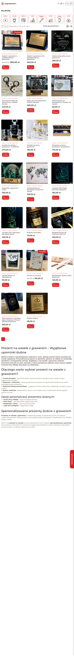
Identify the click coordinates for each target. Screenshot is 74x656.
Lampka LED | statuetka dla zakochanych (11, 233)
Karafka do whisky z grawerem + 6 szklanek (10, 146)
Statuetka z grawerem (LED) (10, 189)
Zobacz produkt (30, 110)
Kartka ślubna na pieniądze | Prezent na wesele (35, 189)
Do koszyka (5, 67)
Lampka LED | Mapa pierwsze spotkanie (59, 189)
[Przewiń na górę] (4, 650)
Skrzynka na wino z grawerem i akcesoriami (61, 146)
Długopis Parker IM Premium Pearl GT (59, 233)
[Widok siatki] (67, 26)
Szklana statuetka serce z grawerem (61, 56)
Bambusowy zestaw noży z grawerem (62, 276)
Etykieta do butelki (34, 232)
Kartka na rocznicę (34, 275)
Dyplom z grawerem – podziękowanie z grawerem (10, 57)
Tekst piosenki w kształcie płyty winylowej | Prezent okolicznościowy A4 (11, 319)
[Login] (58, 3)
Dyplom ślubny (32, 318)
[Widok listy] (71, 26)
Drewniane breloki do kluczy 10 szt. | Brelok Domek (10, 102)
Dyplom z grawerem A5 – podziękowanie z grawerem (36, 57)
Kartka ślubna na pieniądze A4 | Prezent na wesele (61, 102)
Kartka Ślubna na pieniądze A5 (8, 276)
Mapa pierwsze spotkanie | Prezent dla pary (36, 101)
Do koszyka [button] (5, 329)
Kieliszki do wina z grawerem (33, 146)
